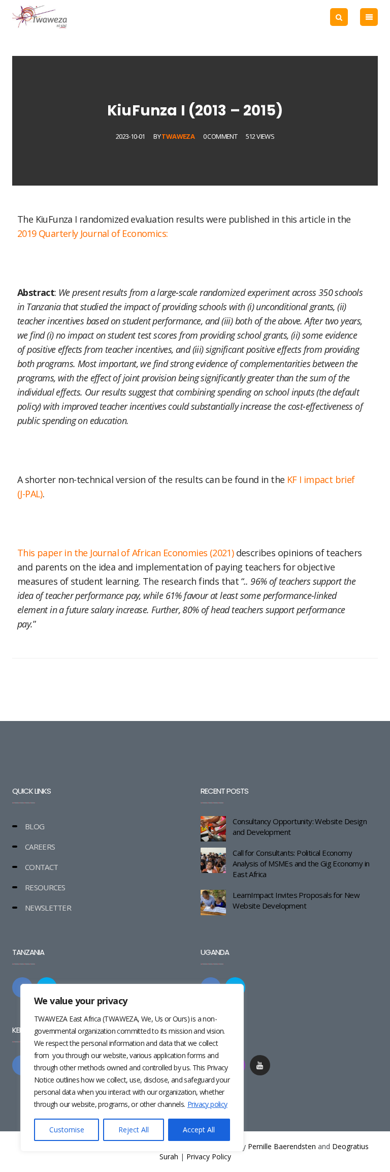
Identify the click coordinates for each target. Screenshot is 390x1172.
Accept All (199, 1129)
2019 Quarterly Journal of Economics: (92, 233)
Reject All (133, 1129)
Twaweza (177, 136)
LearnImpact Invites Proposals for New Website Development (296, 900)
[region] (132, 1068)
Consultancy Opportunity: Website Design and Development (300, 826)
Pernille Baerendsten (282, 1146)
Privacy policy (207, 1104)
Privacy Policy (208, 1156)
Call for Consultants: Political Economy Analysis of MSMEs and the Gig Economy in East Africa (301, 863)
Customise (66, 1129)
